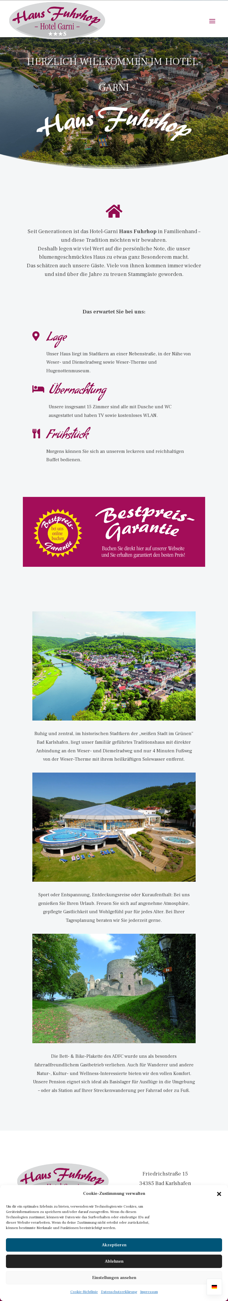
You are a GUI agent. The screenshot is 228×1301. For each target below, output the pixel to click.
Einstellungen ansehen (114, 1277)
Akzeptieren (114, 1245)
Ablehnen (114, 1261)
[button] (219, 1194)
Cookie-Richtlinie (84, 1292)
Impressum (149, 1292)
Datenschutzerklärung (119, 1292)
